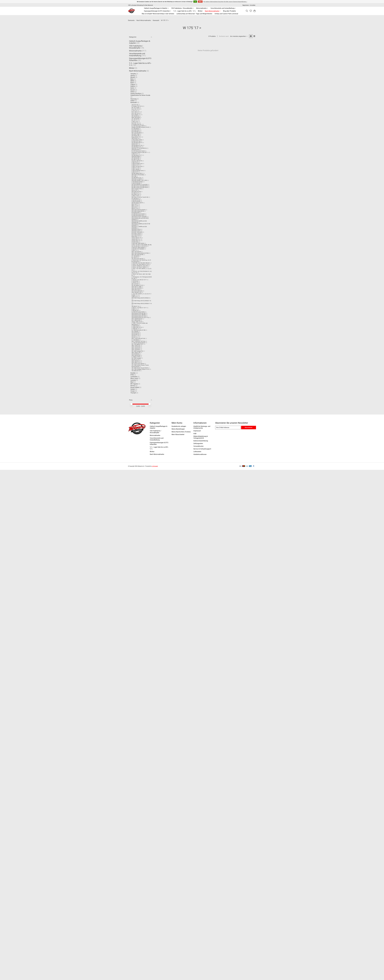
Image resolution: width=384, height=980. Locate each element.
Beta (132, 79)
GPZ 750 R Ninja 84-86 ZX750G (140, 253)
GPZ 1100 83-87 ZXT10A (138, 341)
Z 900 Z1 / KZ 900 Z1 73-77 (139, 307)
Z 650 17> (134, 250)
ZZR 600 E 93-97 (136, 230)
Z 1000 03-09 (135, 326)
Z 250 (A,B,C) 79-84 (137, 140)
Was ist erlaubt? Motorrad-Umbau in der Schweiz (158, 14)
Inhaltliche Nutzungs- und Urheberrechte (201, 427)
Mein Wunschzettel (178, 434)
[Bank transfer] (240, 466)
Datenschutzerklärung (200, 441)
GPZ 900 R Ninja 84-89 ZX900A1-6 (141, 298)
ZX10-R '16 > (135, 337)
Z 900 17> (134, 309)
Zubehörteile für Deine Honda (140, 95)
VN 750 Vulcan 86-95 (137, 258)
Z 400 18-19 (135, 162)
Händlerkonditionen (199, 454)
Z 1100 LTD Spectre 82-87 (138, 342)
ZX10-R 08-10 (135, 334)
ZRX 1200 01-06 (136, 352)
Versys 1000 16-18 (137, 321)
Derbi (132, 88)
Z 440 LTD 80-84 (136, 183)
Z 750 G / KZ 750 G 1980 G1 (139, 267)
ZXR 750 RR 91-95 (136, 292)
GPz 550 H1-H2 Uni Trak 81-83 (140, 197)
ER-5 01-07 (134, 190)
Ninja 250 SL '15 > (136, 137)
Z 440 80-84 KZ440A (137, 182)
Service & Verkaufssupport (202, 449)
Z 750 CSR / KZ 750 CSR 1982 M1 (141, 263)
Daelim (132, 86)
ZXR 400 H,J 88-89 (137, 179)
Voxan (132, 391)
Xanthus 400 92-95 (137, 161)
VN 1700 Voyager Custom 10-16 (140, 369)
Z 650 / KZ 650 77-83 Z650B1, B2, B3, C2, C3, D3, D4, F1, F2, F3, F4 (142, 245)
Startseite (131, 20)
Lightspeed (155, 466)
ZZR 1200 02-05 (136, 355)
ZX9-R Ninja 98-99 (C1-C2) (139, 316)
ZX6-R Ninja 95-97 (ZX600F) (139, 216)
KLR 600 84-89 (136, 212)
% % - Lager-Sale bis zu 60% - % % (185, 11)
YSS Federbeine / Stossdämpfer (136, 47)
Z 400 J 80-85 (135, 169)
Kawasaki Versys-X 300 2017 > (140, 152)
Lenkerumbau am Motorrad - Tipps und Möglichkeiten (194, 14)
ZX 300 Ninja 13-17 (137, 155)
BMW (132, 81)
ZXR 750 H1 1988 (136, 286)
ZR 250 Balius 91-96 (137, 145)
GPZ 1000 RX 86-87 (137, 319)
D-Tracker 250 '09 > (137, 124)
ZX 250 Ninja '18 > (137, 147)
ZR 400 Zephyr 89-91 (137, 173)
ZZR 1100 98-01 (136, 349)
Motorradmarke (135, 51)
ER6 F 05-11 (135, 204)
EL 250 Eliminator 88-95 (138, 126)
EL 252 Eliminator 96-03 (138, 151)
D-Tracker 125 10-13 (137, 106)
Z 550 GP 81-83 (136, 200)
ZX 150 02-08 (135, 119)
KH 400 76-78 (135, 159)
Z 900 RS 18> (135, 310)
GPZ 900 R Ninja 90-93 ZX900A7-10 (141, 300)
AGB (194, 433)
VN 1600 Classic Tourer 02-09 (140, 368)
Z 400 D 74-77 (135, 165)
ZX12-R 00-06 (135, 354)
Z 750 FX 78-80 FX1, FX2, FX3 (140, 265)
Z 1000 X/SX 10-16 (137, 327)
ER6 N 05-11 (135, 207)
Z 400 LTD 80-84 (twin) (138, 170)
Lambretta (133, 377)
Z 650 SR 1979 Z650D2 (138, 249)
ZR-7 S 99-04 (135, 284)
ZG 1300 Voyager (136, 358)
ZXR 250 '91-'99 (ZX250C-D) (139, 148)
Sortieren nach (224, 36)
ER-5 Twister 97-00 (137, 189)
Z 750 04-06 (135, 281)
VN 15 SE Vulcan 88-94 (138, 363)
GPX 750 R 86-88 (136, 251)
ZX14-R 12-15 (135, 359)
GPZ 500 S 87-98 (136, 191)
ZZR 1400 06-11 (136, 361)
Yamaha (133, 74)
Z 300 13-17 (135, 154)
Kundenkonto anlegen (179, 426)
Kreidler (133, 373)
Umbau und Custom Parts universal (226, 14)
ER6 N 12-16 (135, 208)
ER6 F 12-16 (135, 205)
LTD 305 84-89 (135, 158)
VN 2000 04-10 (136, 370)
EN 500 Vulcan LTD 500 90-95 (140, 186)
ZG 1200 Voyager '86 (137, 351)
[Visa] (247, 466)
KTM (132, 375)
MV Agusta (134, 384)
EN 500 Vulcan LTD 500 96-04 (140, 187)
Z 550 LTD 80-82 (136, 201)
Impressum (197, 431)
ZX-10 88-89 (135, 331)
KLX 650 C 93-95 (136, 233)
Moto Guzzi (134, 378)
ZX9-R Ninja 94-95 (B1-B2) (139, 313)
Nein (200, 1)
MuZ (132, 382)
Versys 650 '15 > (136, 239)
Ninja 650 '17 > (136, 236)
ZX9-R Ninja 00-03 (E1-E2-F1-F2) (140, 317)
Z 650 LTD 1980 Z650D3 (138, 247)
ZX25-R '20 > (135, 144)
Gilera (132, 92)
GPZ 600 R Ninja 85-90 (138, 211)
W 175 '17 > (135, 120)
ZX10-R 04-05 (135, 333)
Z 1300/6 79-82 (136, 356)
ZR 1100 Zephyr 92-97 (138, 344)
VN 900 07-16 (135, 306)
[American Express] (250, 466)
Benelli (132, 77)
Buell (132, 83)
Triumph (133, 393)
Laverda (133, 380)
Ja (195, 1)
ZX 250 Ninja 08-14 (137, 142)
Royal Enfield (134, 387)
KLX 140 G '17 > (136, 112)
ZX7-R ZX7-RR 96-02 (137, 291)
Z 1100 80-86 (135, 340)
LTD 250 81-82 (135, 135)
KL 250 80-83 (135, 128)
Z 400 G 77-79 (135, 168)
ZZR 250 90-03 (136, 149)
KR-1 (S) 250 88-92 (137, 133)
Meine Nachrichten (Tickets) (181, 432)
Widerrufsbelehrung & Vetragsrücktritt (200, 437)
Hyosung (133, 99)
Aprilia (132, 75)
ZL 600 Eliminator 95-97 (138, 215)
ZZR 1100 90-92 (136, 347)
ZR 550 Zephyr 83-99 (137, 202)
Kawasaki (156, 20)
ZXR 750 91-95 (136, 289)
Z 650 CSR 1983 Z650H (138, 243)
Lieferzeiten (197, 451)
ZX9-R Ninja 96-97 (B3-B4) (139, 314)
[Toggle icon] (246, 11)
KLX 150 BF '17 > (136, 114)
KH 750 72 (134, 257)
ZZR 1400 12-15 (136, 362)
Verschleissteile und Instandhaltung (137, 55)
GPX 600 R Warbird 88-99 (138, 209)
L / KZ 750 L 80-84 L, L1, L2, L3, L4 (141, 293)
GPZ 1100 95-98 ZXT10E (138, 338)
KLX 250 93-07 (136, 130)
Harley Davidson (135, 93)
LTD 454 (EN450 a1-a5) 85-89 (140, 184)
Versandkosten (198, 446)
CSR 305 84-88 (136, 156)
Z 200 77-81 (135, 121)
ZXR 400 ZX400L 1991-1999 (139, 180)
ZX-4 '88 (134, 176)
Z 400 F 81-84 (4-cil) (137, 166)
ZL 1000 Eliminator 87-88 (138, 330)
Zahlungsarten (198, 443)
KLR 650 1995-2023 (137, 232)
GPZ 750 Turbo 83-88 (137, 254)
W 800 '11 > (135, 295)
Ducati (132, 90)
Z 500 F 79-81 (135, 195)
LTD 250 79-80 (135, 134)
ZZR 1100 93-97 (136, 348)
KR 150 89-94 (135, 116)
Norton (132, 386)
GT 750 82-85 (135, 256)
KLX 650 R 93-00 (136, 235)
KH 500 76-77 (135, 193)
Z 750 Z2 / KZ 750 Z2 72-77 (139, 279)
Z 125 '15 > (135, 110)
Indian (132, 101)
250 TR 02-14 (135, 138)
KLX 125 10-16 (136, 109)
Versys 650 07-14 (136, 237)
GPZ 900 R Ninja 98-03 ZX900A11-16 (142, 303)
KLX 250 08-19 (136, 131)
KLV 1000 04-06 (136, 320)
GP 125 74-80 (135, 107)
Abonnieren (248, 427)
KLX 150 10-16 (136, 113)
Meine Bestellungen (178, 429)
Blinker (200, 11)
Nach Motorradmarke (143, 20)
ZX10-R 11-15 (135, 335)
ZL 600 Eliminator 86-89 (138, 214)
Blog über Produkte (229, 11)
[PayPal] (253, 466)
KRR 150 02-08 (136, 117)
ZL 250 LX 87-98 (136, 141)
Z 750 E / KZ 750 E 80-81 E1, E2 (140, 264)
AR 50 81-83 (135, 105)
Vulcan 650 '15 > (136, 240)
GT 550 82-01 (135, 198)
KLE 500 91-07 (136, 194)
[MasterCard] (243, 466)
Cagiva (132, 84)
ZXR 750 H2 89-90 (137, 288)
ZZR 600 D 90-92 (136, 229)
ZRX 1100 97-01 (136, 345)
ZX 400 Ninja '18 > (137, 177)
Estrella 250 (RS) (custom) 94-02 (140, 127)
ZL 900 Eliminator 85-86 (138, 312)
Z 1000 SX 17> (136, 328)
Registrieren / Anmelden (248, 5)
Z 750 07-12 (135, 282)
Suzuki (132, 389)
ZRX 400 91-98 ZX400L (138, 175)
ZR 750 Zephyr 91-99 (137, 285)
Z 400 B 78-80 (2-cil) (137, 163)
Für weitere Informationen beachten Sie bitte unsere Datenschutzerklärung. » (225, 1)
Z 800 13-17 (135, 296)
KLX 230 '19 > (135, 123)
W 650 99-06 (135, 242)
